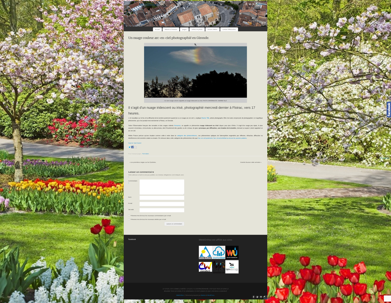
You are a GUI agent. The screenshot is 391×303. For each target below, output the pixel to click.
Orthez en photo (197, 29)
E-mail (130, 203)
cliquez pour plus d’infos (227, 125)
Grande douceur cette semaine (250, 162)
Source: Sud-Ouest (134, 143)
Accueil (157, 29)
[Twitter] (249, 4)
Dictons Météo (212, 29)
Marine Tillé (205, 118)
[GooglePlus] (260, 4)
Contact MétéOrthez (229, 29)
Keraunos (177, 125)
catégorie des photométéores (187, 135)
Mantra (203, 295)
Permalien (145, 154)
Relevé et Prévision (171, 29)
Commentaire (131, 182)
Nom (129, 197)
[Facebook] (246, 4)
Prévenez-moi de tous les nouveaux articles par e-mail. (148, 219)
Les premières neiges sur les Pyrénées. (143, 162)
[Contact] (253, 4)
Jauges (184, 29)
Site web (131, 209)
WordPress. (211, 295)
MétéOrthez (148, 4)
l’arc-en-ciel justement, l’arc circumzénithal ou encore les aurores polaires (222, 138)
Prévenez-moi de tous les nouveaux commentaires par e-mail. (151, 216)
